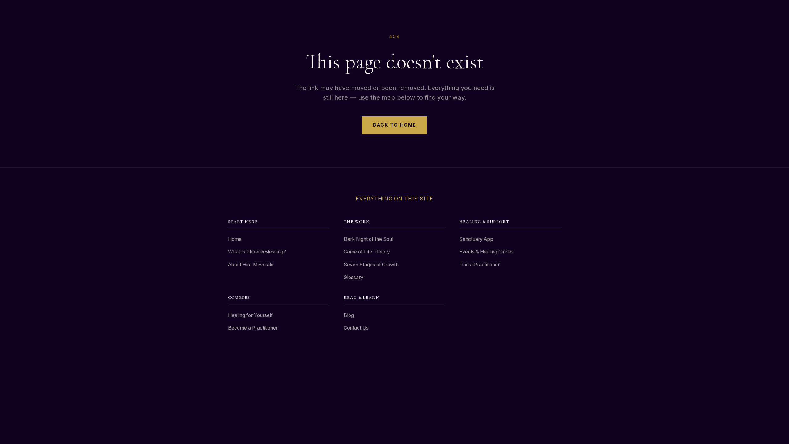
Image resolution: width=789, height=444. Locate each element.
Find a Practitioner (479, 265)
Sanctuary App (476, 239)
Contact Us (356, 328)
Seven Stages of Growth (371, 265)
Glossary (353, 277)
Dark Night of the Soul (368, 239)
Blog (349, 315)
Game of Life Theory (367, 252)
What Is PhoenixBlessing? (257, 252)
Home (235, 239)
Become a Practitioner (253, 328)
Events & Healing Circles (486, 252)
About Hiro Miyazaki (250, 265)
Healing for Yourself (250, 315)
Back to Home (394, 125)
